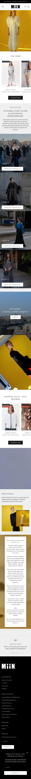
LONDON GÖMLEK (10, 433)
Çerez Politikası (6, 711)
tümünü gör (15, 97)
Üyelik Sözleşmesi (7, 706)
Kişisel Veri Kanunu (7, 703)
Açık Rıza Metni (6, 717)
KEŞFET (15, 317)
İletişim (4, 728)
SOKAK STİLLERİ (6, 680)
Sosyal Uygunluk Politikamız (9, 714)
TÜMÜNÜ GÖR (15, 442)
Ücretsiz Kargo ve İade (8, 708)
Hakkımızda (5, 725)
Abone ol (8, 747)
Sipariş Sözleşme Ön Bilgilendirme (11, 697)
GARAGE (4, 688)
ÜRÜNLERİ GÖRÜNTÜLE (12, 168)
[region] (15, 30)
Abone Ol (15, 773)
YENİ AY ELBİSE (11, 89)
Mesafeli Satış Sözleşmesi (9, 700)
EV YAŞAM (5, 686)
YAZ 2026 (15, 44)
